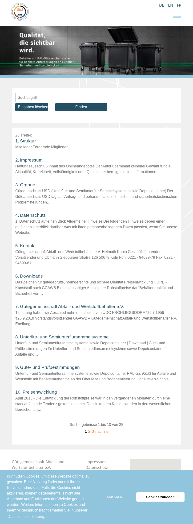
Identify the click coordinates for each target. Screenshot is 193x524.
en (170, 5)
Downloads (31, 276)
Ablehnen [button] (114, 497)
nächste (102, 431)
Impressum (31, 160)
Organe (27, 184)
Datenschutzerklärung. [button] (26, 517)
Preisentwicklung (40, 392)
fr (179, 5)
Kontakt (28, 245)
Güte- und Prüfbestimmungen (50, 367)
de (161, 5)
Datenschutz (33, 215)
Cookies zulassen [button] (160, 497)
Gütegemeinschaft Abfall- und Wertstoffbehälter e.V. (72, 306)
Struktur (28, 140)
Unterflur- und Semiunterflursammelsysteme (64, 336)
